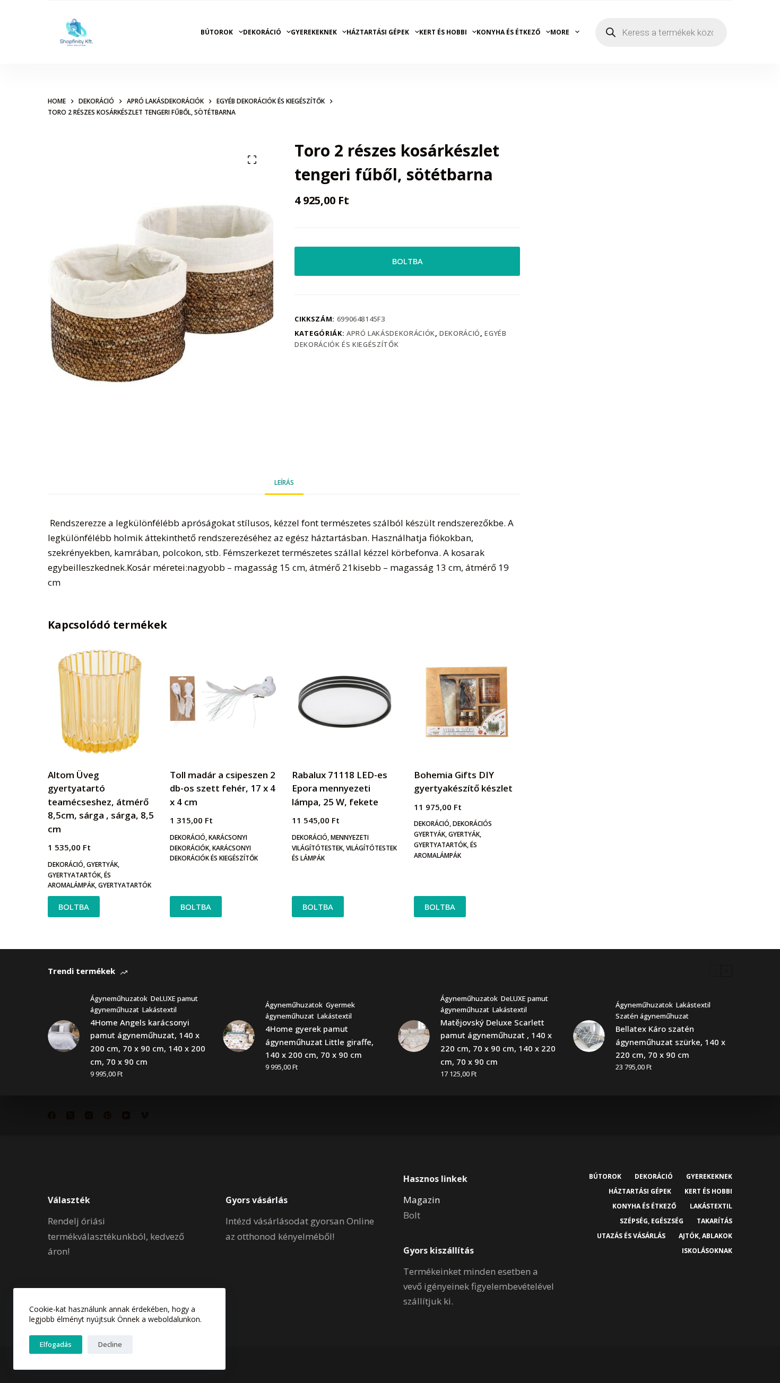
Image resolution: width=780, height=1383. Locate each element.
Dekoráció (262, 32)
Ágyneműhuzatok (119, 998)
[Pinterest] (107, 1115)
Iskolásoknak (707, 1251)
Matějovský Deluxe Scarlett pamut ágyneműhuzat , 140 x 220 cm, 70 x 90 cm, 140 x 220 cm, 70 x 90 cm (498, 1042)
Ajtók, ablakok (705, 1236)
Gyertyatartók (124, 885)
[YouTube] (126, 1115)
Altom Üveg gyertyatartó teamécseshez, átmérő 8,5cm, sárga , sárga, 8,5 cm (101, 802)
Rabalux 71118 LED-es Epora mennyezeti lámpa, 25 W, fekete (339, 788)
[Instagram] (89, 1115)
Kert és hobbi (443, 32)
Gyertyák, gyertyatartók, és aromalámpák (83, 875)
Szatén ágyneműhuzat (652, 1016)
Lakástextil (159, 1009)
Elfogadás (56, 1344)
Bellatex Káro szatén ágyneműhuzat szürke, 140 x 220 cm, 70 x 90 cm (670, 1041)
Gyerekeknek (314, 32)
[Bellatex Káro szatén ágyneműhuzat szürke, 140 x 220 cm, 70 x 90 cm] (589, 1036)
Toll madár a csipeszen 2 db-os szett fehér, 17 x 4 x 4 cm (222, 788)
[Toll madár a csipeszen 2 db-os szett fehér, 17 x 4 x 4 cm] (223, 702)
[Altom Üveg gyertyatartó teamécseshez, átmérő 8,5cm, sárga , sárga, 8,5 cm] (101, 702)
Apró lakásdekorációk (390, 333)
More (559, 32)
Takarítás (714, 1221)
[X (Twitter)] (70, 1115)
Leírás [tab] (284, 482)
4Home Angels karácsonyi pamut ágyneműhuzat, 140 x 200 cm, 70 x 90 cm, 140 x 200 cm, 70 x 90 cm (147, 1042)
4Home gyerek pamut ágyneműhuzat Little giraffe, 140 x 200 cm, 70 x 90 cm (319, 1041)
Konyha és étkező (508, 32)
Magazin (421, 1200)
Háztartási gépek (377, 32)
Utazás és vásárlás (631, 1236)
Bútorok (217, 32)
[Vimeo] (145, 1115)
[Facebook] (52, 1115)
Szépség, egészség (651, 1221)
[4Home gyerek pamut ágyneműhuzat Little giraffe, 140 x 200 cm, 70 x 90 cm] (239, 1036)
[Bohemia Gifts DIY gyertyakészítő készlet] (467, 702)
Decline (110, 1344)
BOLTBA (407, 261)
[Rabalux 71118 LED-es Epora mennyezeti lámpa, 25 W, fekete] (345, 702)
